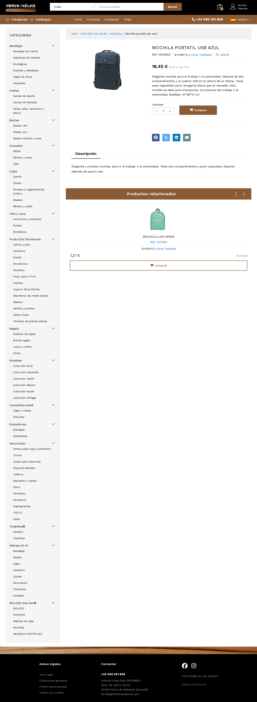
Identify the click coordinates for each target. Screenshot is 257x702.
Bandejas (15, 46)
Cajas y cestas (22, 410)
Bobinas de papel (24, 333)
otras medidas (201, 54)
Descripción (86, 153)
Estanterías (20, 436)
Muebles (15, 360)
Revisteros (19, 499)
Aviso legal (46, 674)
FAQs (127, 19)
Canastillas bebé (21, 405)
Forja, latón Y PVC (24, 276)
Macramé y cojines (25, 480)
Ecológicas (20, 64)
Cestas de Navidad (25, 102)
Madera (18, 199)
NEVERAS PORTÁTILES (27, 633)
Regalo (14, 328)
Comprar (200, 110)
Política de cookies (51, 692)
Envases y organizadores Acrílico (28, 191)
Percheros (19, 493)
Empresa (93, 19)
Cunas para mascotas (27, 461)
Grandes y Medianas (26, 70)
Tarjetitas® (17, 526)
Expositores (17, 424)
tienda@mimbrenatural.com (120, 694)
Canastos (16, 146)
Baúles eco (20, 131)
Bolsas (17, 225)
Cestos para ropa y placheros (32, 448)
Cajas (13, 171)
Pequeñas (19, 83)
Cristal (17, 257)
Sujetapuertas (22, 506)
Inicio (78, 19)
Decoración (17, 443)
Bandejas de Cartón (25, 51)
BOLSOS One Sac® (22, 603)
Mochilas (18, 627)
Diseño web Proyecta (194, 684)
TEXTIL (18, 512)
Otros (16, 487)
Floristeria (19, 589)
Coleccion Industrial (25, 372)
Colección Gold (23, 365)
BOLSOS (18, 608)
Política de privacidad (53, 686)
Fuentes (18, 282)
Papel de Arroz (22, 76)
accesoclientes (243, 7)
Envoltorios (20, 263)
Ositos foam (21, 314)
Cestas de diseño (24, 95)
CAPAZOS (19, 614)
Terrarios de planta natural (30, 321)
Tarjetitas (19, 538)
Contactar (112, 19)
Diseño (17, 183)
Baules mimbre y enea (27, 138)
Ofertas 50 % (18, 545)
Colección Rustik (23, 391)
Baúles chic (20, 125)
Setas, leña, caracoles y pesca (28, 110)
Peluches (18, 416)
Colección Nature (24, 384)
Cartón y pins (21, 244)
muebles (18, 595)
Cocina (17, 455)
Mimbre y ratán (22, 206)
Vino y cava (17, 213)
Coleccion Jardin (23, 378)
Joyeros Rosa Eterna (26, 289)
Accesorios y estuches (27, 219)
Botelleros (19, 231)
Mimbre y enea (22, 157)
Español (242, 19)
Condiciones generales (53, 680)
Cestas (14, 90)
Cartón (17, 176)
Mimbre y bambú (24, 308)
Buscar (172, 6)
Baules (17, 557)
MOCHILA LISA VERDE (158, 236)
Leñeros (18, 474)
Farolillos (19, 270)
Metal (16, 151)
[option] (109, 70)
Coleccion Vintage (24, 397)
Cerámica (19, 250)
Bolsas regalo (21, 340)
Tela (15, 163)
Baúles (14, 120)
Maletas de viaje (23, 621)
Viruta (17, 353)
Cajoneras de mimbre (26, 57)
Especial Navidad (24, 467)
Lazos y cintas (22, 346)
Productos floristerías (25, 239)
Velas (16, 518)
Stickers (18, 531)
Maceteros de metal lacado (31, 295)
